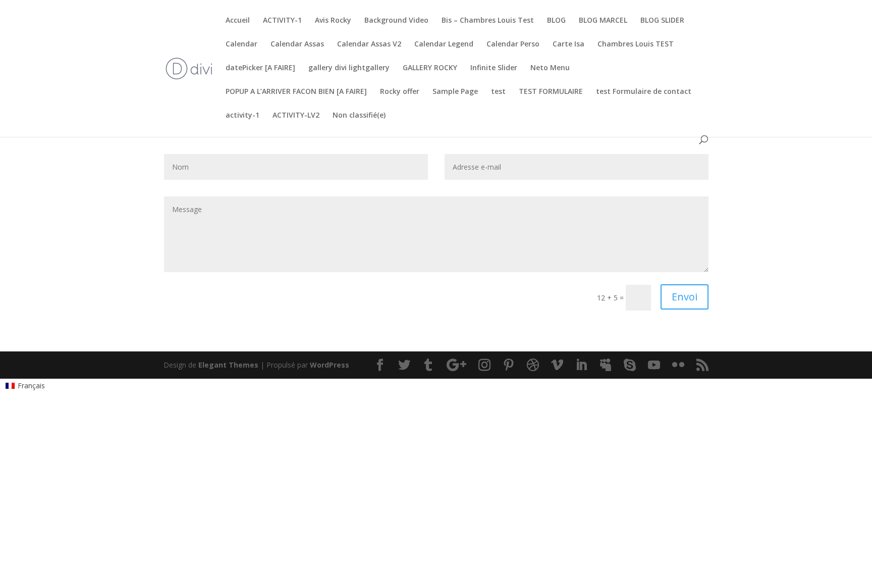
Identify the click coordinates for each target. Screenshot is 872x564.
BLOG (556, 21)
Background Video (396, 21)
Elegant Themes (228, 365)
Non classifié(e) (359, 116)
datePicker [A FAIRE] (260, 68)
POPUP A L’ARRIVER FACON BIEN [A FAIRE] (296, 92)
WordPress (329, 365)
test (498, 92)
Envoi (684, 296)
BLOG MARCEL (603, 21)
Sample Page (455, 92)
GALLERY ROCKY (430, 68)
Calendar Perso (512, 44)
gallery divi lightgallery (349, 68)
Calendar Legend (443, 44)
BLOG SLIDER (662, 21)
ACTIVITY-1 (282, 21)
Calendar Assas (297, 44)
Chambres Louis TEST (635, 44)
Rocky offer (399, 92)
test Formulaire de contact (643, 92)
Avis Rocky (333, 21)
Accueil (238, 21)
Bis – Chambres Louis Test (488, 21)
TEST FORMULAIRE (551, 92)
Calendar (241, 44)
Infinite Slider (493, 68)
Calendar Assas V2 (369, 44)
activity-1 (242, 116)
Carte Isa (568, 44)
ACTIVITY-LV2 (295, 116)
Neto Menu (550, 68)
